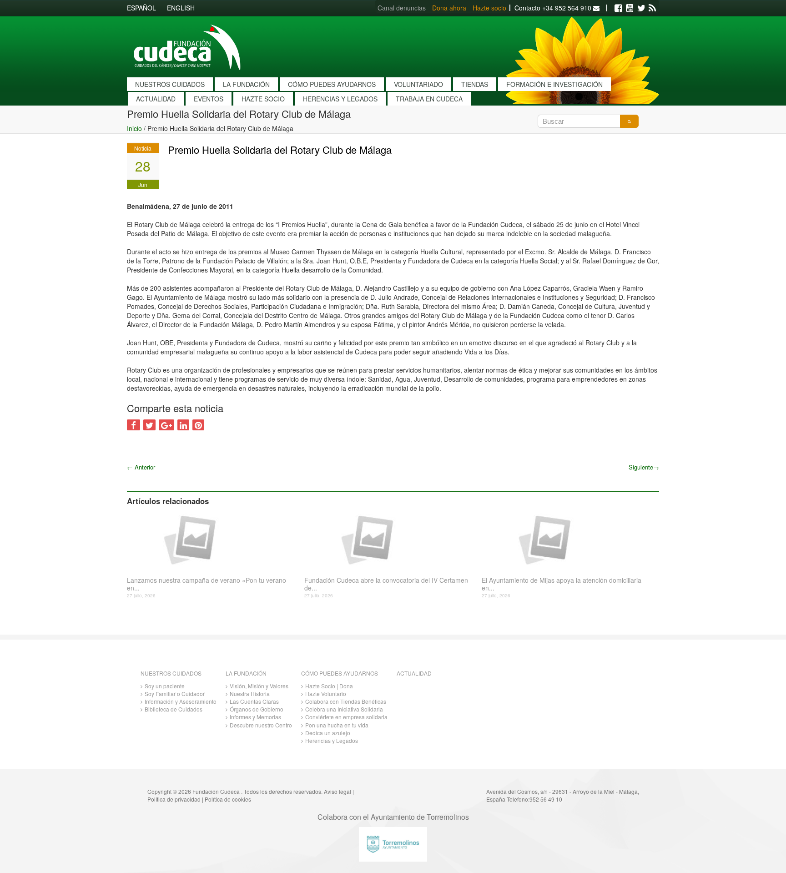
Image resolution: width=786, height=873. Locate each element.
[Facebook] (618, 8)
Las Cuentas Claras (254, 701)
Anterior (141, 467)
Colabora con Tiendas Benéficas (345, 701)
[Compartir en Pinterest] (198, 424)
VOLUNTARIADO (418, 84)
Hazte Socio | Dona (329, 686)
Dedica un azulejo (327, 733)
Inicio (134, 128)
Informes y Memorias (255, 717)
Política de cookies (228, 799)
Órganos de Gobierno (256, 709)
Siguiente (644, 467)
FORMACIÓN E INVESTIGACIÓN (554, 84)
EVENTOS (208, 98)
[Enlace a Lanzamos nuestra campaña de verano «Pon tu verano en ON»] (212, 539)
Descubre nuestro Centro (261, 725)
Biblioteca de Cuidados (173, 709)
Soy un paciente (165, 686)
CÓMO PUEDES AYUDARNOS (332, 84)
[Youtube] (629, 8)
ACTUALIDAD (156, 98)
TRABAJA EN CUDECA (429, 98)
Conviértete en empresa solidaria (346, 717)
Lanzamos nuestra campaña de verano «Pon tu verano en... (206, 584)
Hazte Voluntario (325, 693)
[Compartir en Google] (166, 424)
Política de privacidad (174, 799)
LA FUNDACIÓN (246, 84)
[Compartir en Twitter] (149, 424)
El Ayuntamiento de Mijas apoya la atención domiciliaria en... (561, 584)
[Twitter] (641, 8)
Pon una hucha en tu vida (336, 725)
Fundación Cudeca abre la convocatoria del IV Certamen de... (386, 584)
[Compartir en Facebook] (133, 424)
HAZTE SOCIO (263, 98)
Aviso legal (337, 791)
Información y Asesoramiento (181, 701)
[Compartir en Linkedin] (183, 424)
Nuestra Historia (250, 693)
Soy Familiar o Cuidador (175, 693)
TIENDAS (474, 84)
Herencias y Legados (331, 740)
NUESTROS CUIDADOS (170, 84)
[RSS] (652, 8)
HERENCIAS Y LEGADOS (340, 98)
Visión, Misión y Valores (259, 686)
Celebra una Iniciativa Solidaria (344, 709)
